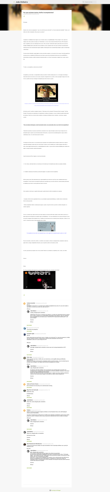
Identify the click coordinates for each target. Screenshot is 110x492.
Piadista (28, 410)
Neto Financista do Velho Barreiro (34, 443)
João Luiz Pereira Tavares (32, 383)
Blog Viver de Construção (32, 389)
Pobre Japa (29, 357)
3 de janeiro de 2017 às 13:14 (35, 410)
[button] (24, 16)
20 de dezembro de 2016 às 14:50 (42, 366)
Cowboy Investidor (31, 303)
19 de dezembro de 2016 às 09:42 (40, 333)
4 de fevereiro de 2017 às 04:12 (38, 431)
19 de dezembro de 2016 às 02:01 (41, 303)
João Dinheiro (22, 2)
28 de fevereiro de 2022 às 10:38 (42, 450)
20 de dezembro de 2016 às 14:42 (42, 345)
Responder (29, 325)
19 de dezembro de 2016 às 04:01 (33, 327)
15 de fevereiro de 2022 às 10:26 (47, 443)
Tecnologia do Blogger (56, 490)
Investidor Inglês (30, 333)
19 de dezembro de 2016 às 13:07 (37, 357)
